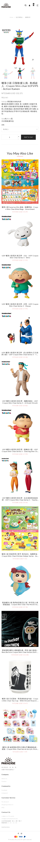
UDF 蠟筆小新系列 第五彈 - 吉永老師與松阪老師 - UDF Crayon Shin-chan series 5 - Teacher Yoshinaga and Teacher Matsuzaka (20, 500)
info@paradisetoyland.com (10, 818)
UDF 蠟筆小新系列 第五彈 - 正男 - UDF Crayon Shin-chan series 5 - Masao (20, 305)
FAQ (3, 807)
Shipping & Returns (7, 804)
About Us (4, 778)
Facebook (4, 790)
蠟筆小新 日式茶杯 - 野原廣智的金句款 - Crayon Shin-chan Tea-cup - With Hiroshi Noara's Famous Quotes (20, 700)
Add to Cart (28, 137)
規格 (3, 125)
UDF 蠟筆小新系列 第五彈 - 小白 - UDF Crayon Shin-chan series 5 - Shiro (20, 257)
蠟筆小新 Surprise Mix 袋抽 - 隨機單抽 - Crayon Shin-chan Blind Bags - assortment (20, 208)
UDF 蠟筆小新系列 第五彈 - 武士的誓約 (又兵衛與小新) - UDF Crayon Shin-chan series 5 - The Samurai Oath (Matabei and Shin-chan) (20, 354)
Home (11, 17)
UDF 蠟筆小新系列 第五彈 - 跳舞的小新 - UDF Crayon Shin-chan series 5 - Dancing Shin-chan (20, 451)
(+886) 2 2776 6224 (8, 816)
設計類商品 (19, 17)
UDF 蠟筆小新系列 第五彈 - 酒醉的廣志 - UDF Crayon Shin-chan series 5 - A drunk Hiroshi (20, 402)
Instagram (5, 793)
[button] (37, 5)
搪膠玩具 (27, 17)
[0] (33, 5)
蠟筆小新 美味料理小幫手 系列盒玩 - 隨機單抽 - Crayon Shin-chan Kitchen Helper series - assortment (20, 556)
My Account (5, 802)
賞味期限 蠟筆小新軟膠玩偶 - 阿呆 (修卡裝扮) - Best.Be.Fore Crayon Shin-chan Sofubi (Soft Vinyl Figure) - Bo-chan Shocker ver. (20, 652)
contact (4, 781)
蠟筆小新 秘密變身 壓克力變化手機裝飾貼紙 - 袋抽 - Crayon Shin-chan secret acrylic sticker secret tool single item (20, 749)
